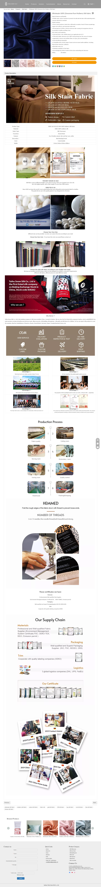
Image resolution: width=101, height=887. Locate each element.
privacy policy (49, 858)
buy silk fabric (70, 807)
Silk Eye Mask (73, 851)
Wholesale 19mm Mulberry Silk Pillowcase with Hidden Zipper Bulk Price (34, 836)
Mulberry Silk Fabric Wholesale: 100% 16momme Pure (66, 836)
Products (34, 4)
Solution (41, 4)
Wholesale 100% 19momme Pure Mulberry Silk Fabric (50, 836)
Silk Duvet (72, 854)
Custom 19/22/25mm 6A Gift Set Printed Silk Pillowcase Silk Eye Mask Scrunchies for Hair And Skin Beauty (17, 836)
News (47, 852)
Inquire (75, 58)
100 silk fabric (60, 807)
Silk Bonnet (72, 858)
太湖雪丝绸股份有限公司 (52, 862)
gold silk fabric (51, 807)
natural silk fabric (33, 807)
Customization (50, 4)
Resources (66, 4)
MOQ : (54, 52)
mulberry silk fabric (21, 807)
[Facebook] (70, 873)
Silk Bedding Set (73, 852)
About (59, 4)
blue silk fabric (88, 807)
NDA (47, 856)
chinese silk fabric (9, 809)
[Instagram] (75, 873)
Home (27, 4)
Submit (20, 878)
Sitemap (48, 854)
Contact (74, 4)
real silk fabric (79, 807)
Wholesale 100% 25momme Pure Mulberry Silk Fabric (83, 836)
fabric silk (42, 807)
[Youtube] (72, 873)
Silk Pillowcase (73, 849)
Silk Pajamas (72, 856)
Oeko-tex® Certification (51, 860)
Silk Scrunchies (73, 860)
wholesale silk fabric (9, 807)
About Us (48, 851)
